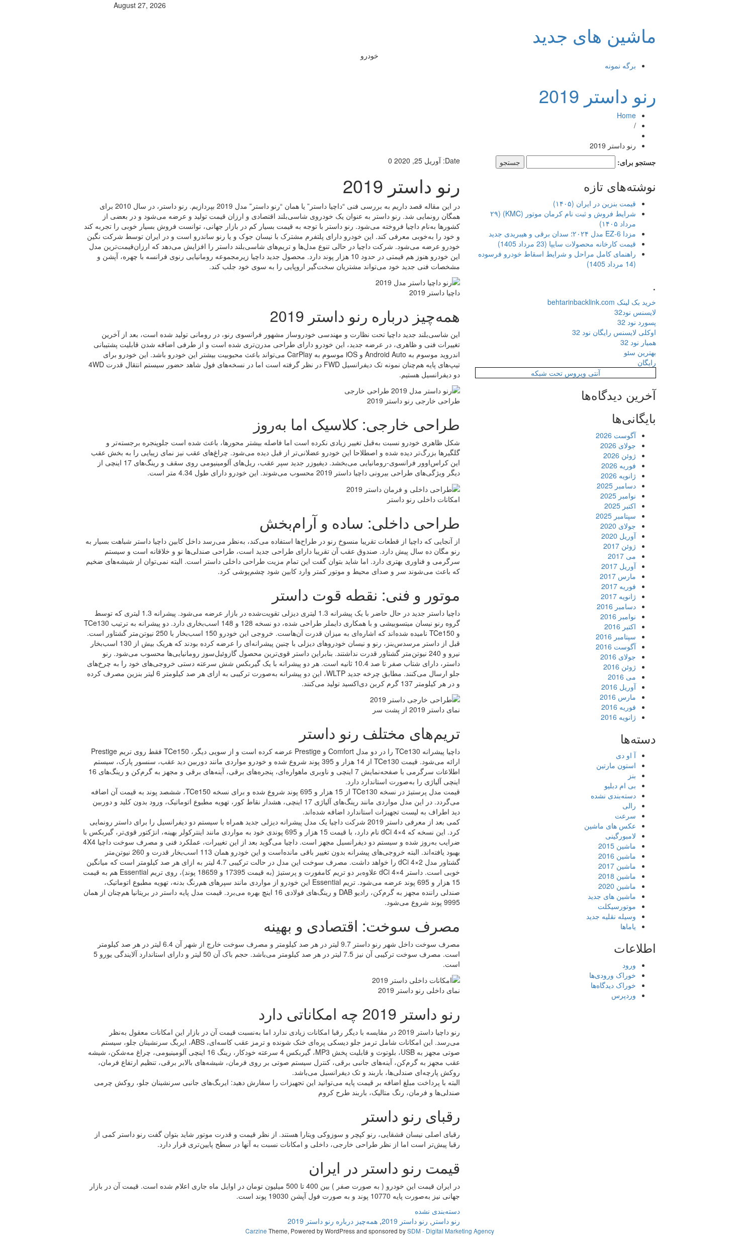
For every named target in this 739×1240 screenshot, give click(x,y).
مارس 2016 (618, 697)
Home (626, 115)
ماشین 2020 (617, 886)
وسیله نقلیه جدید (611, 916)
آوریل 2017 (618, 566)
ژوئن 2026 (619, 455)
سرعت (625, 815)
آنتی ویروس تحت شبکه (565, 373)
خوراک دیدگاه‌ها (613, 985)
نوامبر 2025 (618, 495)
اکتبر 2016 (620, 626)
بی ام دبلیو (620, 785)
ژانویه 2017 (618, 596)
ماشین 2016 (617, 856)
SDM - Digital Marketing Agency (450, 1230)
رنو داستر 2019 (597, 95)
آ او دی (626, 755)
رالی (629, 805)
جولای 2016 (618, 656)
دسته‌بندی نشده (437, 1211)
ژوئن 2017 (619, 546)
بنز (632, 775)
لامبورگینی (620, 836)
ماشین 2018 (617, 876)
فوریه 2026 (618, 465)
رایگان (646, 362)
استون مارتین (616, 765)
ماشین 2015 (617, 846)
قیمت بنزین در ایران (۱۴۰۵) (594, 203)
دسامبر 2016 (616, 606)
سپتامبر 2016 (616, 636)
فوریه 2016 (618, 707)
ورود (629, 965)
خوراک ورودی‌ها (612, 975)
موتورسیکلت (617, 906)
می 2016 (622, 677)
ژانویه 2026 (618, 475)
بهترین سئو (640, 352)
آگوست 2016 (616, 646)
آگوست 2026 (616, 435)
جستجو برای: (636, 162)
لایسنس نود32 (635, 312)
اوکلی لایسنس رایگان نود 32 (614, 332)
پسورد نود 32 (636, 322)
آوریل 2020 (618, 536)
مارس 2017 (618, 576)
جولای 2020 (618, 526)
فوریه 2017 (618, 586)
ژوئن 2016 (619, 667)
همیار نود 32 (638, 342)
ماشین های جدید (594, 35)
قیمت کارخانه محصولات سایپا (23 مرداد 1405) (567, 243)
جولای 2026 (618, 445)
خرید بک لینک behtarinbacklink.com (601, 302)
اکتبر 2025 (620, 506)
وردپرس (623, 995)
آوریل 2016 (618, 687)
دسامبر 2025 (616, 485)
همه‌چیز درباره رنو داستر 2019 (333, 1221)
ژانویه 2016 (618, 717)
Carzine (256, 1230)
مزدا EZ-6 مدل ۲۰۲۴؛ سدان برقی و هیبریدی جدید (562, 233)
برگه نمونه (620, 65)
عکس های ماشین (610, 825)
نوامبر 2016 (618, 616)
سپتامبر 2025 (616, 516)
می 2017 (622, 556)
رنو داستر (446, 1221)
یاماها (628, 926)
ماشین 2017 (617, 866)
